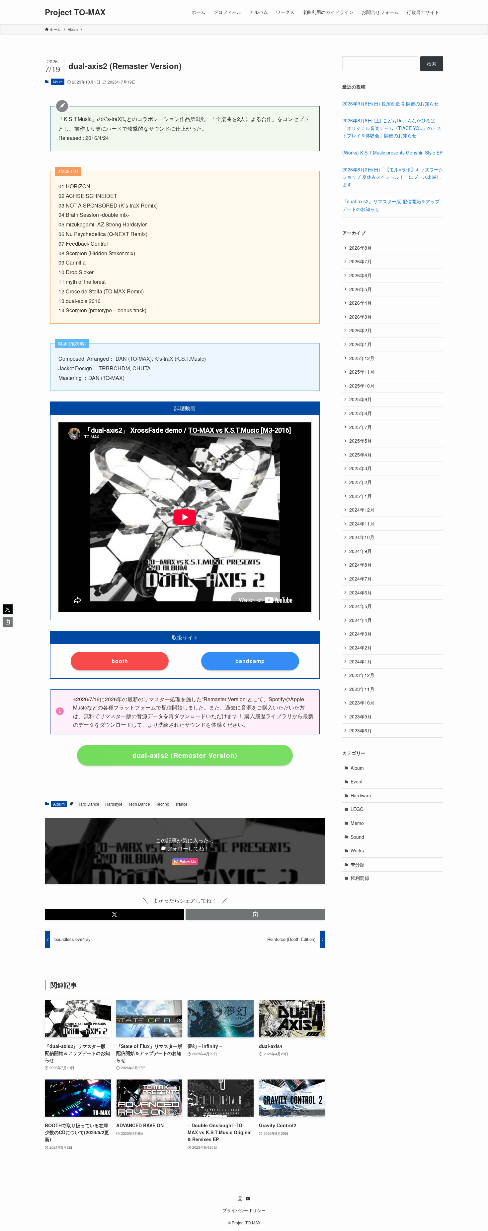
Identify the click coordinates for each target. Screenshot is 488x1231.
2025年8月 (360, 413)
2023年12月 (361, 675)
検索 (431, 63)
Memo (357, 823)
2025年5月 (360, 440)
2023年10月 (361, 702)
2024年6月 (360, 592)
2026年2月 (360, 330)
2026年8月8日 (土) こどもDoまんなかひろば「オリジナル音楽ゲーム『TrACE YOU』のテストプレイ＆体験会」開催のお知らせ (391, 128)
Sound (357, 836)
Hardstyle (113, 804)
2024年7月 (360, 578)
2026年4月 (360, 302)
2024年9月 (360, 551)
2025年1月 (360, 496)
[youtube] (248, 1199)
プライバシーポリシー (244, 1210)
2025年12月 (361, 358)
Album (57, 81)
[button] (114, 914)
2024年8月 (360, 564)
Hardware (361, 795)
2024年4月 (360, 620)
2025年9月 (360, 399)
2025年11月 (361, 371)
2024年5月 (360, 606)
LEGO (357, 809)
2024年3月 (360, 633)
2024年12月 (361, 509)
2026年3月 (360, 316)
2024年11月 (361, 523)
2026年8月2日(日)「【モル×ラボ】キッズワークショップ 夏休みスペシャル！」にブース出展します (392, 177)
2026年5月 (360, 289)
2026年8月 (360, 247)
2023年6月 (360, 730)
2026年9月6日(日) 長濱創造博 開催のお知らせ (390, 103)
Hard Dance (88, 804)
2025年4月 (360, 454)
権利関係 (360, 878)
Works (357, 850)
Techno (162, 804)
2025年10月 (361, 385)
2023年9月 (360, 716)
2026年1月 (360, 344)
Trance (181, 804)
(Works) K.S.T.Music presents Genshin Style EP (392, 152)
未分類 (358, 864)
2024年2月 (360, 647)
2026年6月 (360, 275)
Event (357, 781)
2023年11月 (361, 689)
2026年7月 (360, 261)
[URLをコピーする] (255, 914)
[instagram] (240, 1199)
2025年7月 (360, 427)
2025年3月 (360, 468)
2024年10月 (361, 537)
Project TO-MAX (75, 12)
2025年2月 (360, 482)
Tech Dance (139, 804)
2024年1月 (360, 661)
